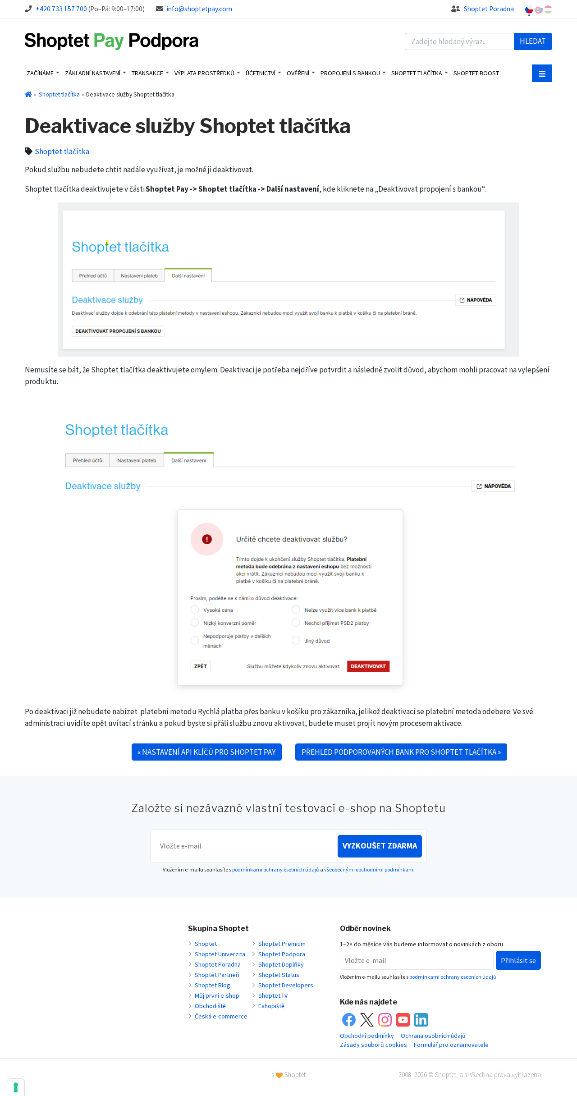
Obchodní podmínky (367, 1036)
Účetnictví (260, 73)
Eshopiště (271, 1006)
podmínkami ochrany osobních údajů (275, 869)
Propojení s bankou (350, 73)
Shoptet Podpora (281, 954)
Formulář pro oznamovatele (451, 1045)
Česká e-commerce (221, 1016)
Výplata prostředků (204, 73)
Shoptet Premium (282, 944)
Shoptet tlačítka (416, 73)
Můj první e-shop (217, 995)
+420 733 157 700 (61, 9)
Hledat (533, 41)
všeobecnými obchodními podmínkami (369, 869)
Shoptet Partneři (217, 975)
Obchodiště (210, 1006)
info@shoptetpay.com (199, 9)
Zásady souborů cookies (373, 1045)
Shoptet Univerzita (220, 954)
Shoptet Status (278, 975)
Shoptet (206, 944)
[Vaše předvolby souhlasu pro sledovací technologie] (15, 1087)
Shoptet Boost (476, 73)
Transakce (147, 73)
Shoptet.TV (273, 995)
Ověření (298, 73)
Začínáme (40, 73)
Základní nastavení (92, 73)
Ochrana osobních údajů (433, 1036)
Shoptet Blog (212, 985)
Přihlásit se (518, 960)
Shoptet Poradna (489, 9)
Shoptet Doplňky (281, 964)
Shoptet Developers (285, 985)
